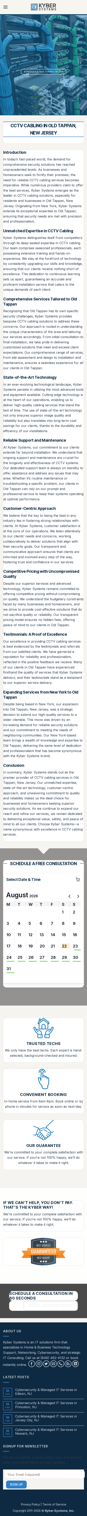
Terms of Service (54, 1504)
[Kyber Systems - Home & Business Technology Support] (43, 7)
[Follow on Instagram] (39, 1363)
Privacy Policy (30, 1504)
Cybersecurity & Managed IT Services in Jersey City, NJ (46, 1418)
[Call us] (60, 1363)
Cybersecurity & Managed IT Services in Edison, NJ (46, 1392)
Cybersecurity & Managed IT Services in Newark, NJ (46, 1431)
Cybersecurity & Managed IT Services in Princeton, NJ (46, 1405)
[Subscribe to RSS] (68, 1363)
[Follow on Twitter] (46, 1363)
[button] (5, 7)
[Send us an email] (53, 1363)
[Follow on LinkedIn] (75, 1363)
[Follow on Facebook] (31, 1363)
